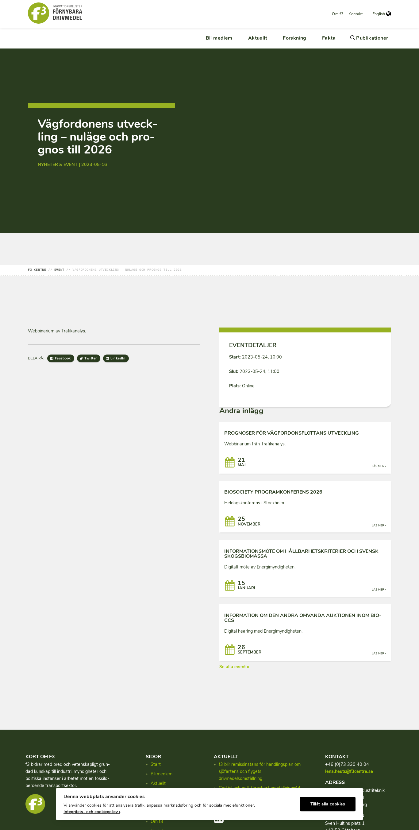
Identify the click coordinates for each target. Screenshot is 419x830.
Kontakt (355, 14)
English (378, 14)
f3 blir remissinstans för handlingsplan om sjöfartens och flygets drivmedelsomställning (260, 771)
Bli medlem (219, 38)
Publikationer (372, 38)
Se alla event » (234, 667)
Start (156, 764)
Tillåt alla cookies (327, 804)
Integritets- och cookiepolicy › (91, 812)
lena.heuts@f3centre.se (349, 771)
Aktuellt (257, 38)
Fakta (329, 38)
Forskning (294, 38)
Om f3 (338, 14)
